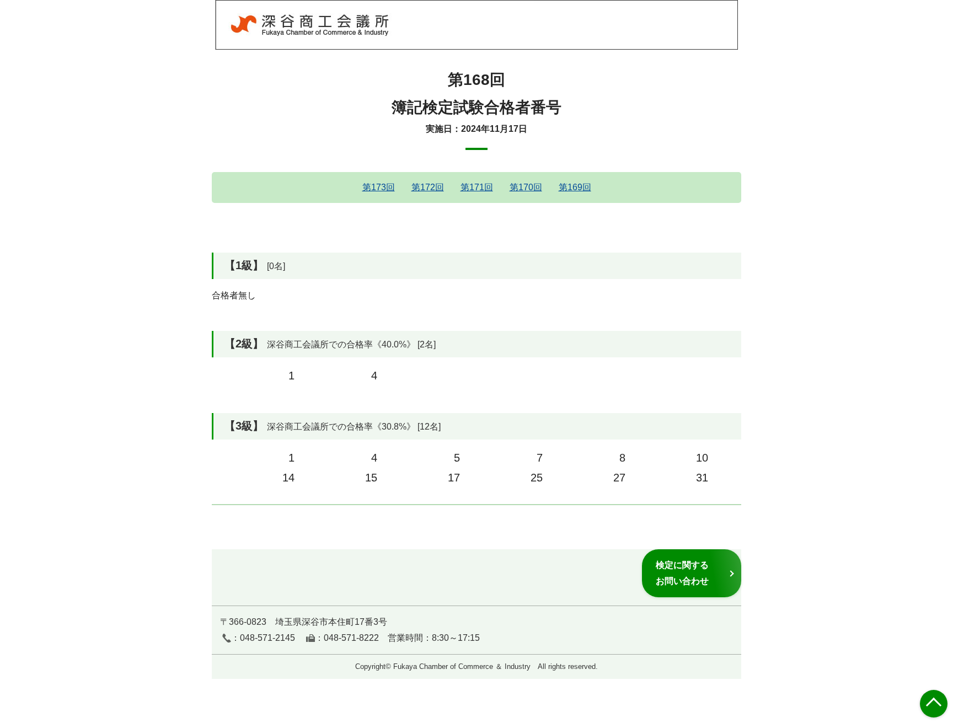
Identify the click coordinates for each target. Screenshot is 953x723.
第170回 (526, 187)
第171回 (477, 187)
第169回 (575, 187)
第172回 (427, 187)
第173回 (378, 187)
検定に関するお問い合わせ (682, 572)
